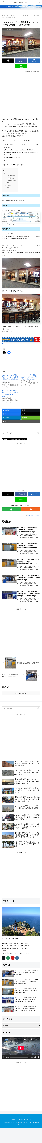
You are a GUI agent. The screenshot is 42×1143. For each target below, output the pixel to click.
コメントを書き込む (21, 693)
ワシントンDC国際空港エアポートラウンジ (15, 439)
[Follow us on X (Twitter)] (3, 958)
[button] (38, 433)
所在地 (12, 178)
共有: (8, 183)
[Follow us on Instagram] (17, 958)
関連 (8, 187)
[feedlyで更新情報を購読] (11, 509)
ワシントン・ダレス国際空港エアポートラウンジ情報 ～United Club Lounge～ (29, 377)
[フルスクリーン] (38, 1057)
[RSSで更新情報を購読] (30, 509)
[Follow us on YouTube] (13, 958)
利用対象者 (13, 180)
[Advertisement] (21, 95)
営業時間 (12, 176)
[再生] (4, 1057)
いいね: (9, 185)
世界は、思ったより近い (21, 2)
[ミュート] (35, 1057)
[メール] (8, 958)
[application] (21, 1048)
